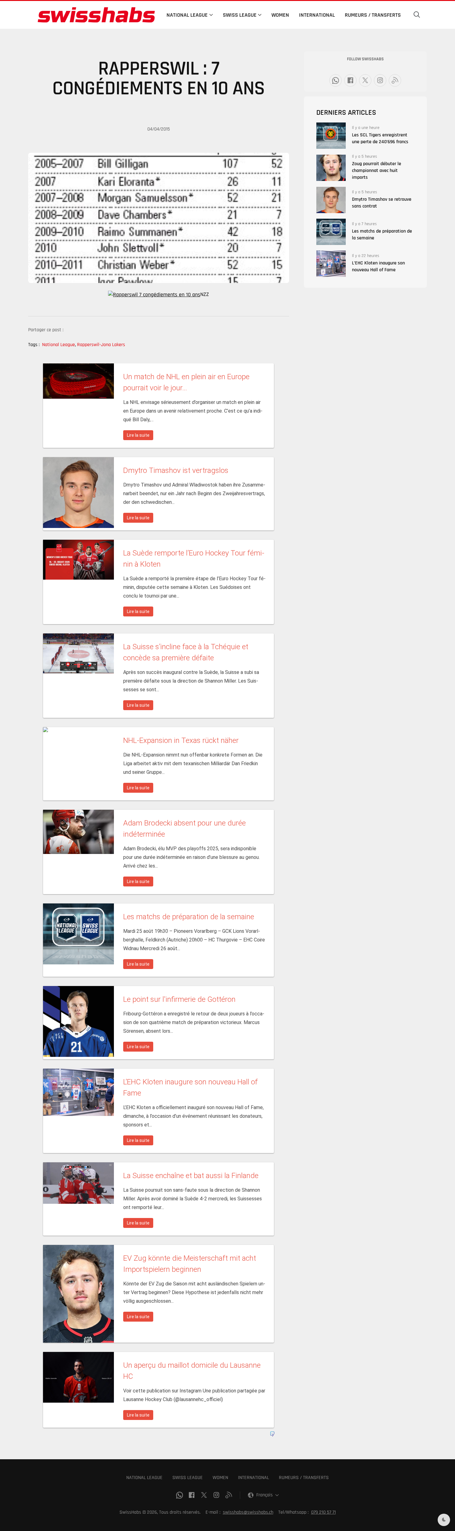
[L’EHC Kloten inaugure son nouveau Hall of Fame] (331, 263)
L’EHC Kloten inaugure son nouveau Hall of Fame (378, 266)
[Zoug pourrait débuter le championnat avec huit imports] (331, 168)
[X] (365, 80)
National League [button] (187, 15)
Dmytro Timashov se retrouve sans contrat (381, 202)
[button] (417, 15)
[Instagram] (380, 80)
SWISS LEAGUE (187, 1477)
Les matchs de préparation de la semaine (382, 234)
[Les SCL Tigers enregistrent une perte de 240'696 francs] (331, 135)
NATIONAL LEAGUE (144, 1477)
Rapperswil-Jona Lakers (101, 344)
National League (59, 344)
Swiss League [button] (240, 15)
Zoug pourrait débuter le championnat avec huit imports (376, 171)
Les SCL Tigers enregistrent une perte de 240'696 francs (380, 138)
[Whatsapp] (335, 80)
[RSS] (395, 80)
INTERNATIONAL (253, 1477)
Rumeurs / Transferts (373, 15)
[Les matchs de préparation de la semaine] (331, 232)
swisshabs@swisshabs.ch (248, 1512)
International (317, 15)
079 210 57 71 (323, 1512)
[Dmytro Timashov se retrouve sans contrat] (331, 200)
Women (280, 15)
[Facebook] (350, 80)
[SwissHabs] (96, 15)
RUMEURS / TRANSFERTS (304, 1477)
